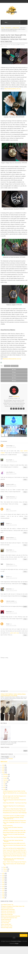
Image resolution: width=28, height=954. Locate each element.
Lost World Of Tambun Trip (7, 904)
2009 (3, 895)
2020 (3, 875)
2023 (3, 770)
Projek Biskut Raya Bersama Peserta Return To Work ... (15, 853)
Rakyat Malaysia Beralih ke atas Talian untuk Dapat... (14, 832)
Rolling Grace (9, 564)
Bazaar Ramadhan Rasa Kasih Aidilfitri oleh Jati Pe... (14, 843)
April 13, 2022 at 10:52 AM (11, 602)
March (4, 867)
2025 (3, 767)
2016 (3, 882)
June (4, 785)
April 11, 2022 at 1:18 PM (11, 473)
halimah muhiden (10, 601)
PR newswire (8, 27)
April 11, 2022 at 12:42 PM (11, 461)
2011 (3, 892)
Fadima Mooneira (10, 496)
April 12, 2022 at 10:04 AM (11, 565)
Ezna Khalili (9, 459)
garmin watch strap (14, 632)
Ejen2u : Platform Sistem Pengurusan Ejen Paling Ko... (15, 861)
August (5, 781)
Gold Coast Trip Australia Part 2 (8, 912)
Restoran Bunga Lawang (6, 927)
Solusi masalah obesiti (6, 924)
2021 (3, 873)
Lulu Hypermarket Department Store (9, 917)
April (4, 789)
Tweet (14, 369)
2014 (3, 886)
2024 (3, 769)
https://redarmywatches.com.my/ (13, 88)
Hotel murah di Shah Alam (7, 914)
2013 (3, 888)
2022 (3, 772)
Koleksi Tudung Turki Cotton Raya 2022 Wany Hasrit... (15, 850)
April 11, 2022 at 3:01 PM (11, 486)
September (5, 780)
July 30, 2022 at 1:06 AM (11, 625)
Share (14, 372)
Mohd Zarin (9, 611)
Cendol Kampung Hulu (6, 919)
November (5, 776)
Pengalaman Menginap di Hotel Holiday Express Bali (12, 906)
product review (16, 27)
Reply (25, 455)
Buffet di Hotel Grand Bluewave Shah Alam (10, 916)
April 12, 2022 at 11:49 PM (11, 590)
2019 (3, 877)
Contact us (24, 935)
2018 (3, 879)
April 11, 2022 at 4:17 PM (11, 498)
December (5, 774)
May (4, 787)
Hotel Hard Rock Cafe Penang (7, 909)
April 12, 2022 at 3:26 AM (11, 539)
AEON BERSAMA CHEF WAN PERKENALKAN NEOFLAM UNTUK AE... (13, 859)
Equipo (8, 623)
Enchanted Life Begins (16, 941)
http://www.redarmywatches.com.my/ (12, 358)
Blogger (16, 943)
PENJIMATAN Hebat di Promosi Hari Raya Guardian (14, 810)
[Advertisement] (14, 674)
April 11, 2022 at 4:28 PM (11, 510)
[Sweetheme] (11, 409)
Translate (11, 758)
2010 (3, 894)
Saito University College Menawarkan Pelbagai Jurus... (15, 808)
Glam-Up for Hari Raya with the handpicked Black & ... (15, 848)
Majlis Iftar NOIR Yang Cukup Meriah (11, 797)
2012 (3, 890)
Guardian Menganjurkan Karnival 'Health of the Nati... (14, 791)
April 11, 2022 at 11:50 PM (11, 524)
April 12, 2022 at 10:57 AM (11, 578)
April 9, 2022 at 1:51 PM (11, 447)
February (5, 869)
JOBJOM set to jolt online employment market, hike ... (15, 830)
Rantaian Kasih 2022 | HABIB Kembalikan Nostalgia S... (15, 852)
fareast (8, 523)
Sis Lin (7, 576)
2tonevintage (9, 445)
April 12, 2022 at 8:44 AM (11, 551)
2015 (3, 884)
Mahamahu (9, 588)
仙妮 (7, 509)
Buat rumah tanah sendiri (6, 925)
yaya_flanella (9, 472)
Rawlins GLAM (10, 484)
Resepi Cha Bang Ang (7, 825)
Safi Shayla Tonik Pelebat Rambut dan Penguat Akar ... (15, 820)
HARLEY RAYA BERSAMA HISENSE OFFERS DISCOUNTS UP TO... (13, 818)
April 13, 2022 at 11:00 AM (11, 613)
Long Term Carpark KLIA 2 (7, 907)
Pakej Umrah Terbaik (6, 921)
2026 (3, 765)
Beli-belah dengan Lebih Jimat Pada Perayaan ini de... (14, 796)
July (4, 783)
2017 (3, 880)
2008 (3, 897)
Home (2, 27)
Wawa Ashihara (10, 537)
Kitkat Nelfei (9, 550)
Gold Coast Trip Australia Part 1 (8, 911)
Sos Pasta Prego (5, 922)
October (5, 778)
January (5, 871)
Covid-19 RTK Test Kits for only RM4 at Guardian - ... (14, 815)
